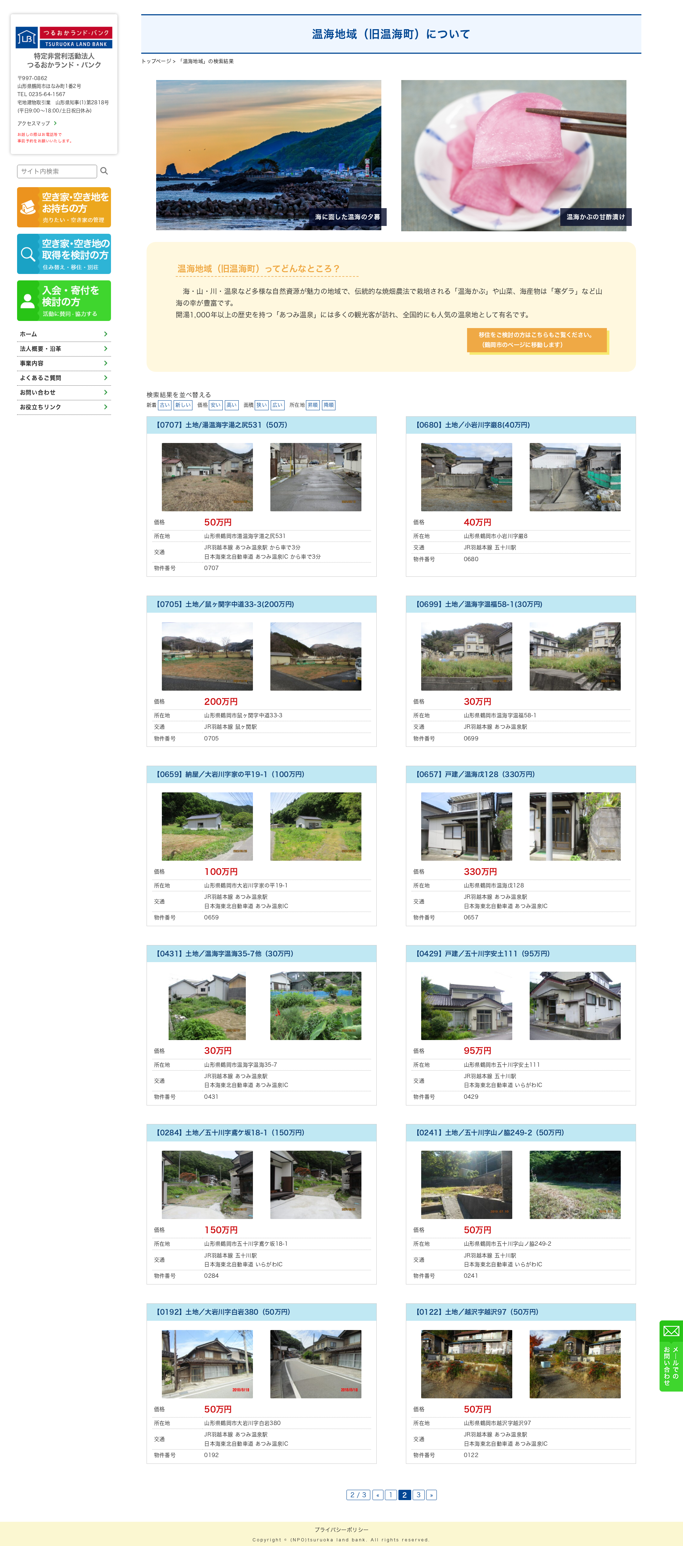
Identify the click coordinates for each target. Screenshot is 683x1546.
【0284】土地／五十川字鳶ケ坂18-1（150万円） (230, 1132)
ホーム (28, 334)
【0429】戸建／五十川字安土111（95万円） (483, 953)
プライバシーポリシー (341, 1529)
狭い (261, 404)
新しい (183, 404)
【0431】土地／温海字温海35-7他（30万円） (225, 953)
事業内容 (32, 363)
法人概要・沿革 (41, 349)
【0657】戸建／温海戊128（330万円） (476, 774)
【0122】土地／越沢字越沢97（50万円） (477, 1312)
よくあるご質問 (41, 378)
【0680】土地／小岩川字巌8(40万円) (471, 425)
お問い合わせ (38, 392)
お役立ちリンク (41, 407)
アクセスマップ (33, 123)
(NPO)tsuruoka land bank (328, 1540)
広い (277, 404)
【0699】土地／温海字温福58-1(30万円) (478, 604)
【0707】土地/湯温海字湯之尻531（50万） (222, 425)
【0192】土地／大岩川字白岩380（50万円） (223, 1312)
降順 (329, 404)
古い (165, 404)
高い (232, 404)
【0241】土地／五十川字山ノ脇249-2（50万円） (490, 1132)
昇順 (313, 404)
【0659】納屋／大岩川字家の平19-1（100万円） (230, 774)
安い (216, 404)
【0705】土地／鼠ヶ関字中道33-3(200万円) (224, 604)
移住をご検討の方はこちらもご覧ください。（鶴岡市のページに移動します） (537, 340)
